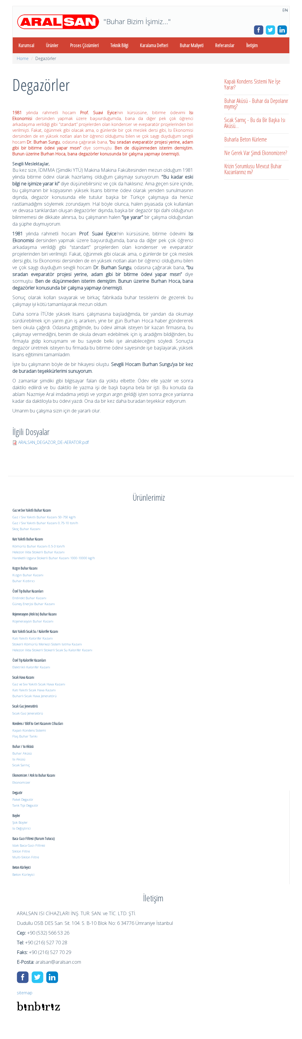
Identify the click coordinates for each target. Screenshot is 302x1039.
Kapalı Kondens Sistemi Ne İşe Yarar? (252, 84)
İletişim (252, 45)
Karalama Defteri (154, 45)
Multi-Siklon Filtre (25, 857)
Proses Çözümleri (84, 45)
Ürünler (52, 45)
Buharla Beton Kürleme (245, 139)
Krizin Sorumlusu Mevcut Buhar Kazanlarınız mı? (253, 169)
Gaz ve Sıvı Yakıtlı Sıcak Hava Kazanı (38, 684)
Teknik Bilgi (119, 45)
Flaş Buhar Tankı (24, 736)
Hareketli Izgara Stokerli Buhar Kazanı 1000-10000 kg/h (53, 558)
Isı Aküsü (18, 759)
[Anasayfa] (58, 22)
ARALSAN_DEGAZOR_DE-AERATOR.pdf (53, 442)
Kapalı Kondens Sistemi (29, 730)
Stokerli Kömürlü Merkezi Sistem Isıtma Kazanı (47, 644)
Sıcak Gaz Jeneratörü (27, 713)
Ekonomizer (21, 782)
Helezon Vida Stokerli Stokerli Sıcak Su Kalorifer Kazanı (52, 650)
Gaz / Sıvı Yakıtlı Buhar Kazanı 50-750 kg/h (44, 517)
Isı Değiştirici (21, 828)
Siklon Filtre (21, 851)
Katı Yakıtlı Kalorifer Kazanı (32, 638)
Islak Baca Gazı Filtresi (28, 845)
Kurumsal (26, 45)
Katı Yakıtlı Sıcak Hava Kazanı (34, 690)
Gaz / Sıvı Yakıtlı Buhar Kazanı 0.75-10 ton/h (45, 523)
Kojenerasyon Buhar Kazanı (32, 621)
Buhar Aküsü (22, 753)
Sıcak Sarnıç (21, 765)
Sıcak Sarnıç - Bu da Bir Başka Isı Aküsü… (254, 123)
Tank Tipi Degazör (25, 805)
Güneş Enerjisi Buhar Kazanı (33, 604)
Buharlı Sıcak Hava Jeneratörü (34, 696)
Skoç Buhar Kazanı (26, 529)
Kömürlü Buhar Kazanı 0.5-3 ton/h (38, 546)
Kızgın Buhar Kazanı (27, 575)
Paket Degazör (22, 799)
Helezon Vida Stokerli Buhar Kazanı (38, 552)
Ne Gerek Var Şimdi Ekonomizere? (255, 153)
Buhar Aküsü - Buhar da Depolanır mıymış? (256, 104)
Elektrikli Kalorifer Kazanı (31, 667)
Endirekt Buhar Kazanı (29, 598)
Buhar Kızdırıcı (23, 581)
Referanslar (224, 45)
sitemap (24, 992)
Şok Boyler (20, 822)
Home (23, 58)
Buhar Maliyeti (191, 45)
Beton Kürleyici (23, 874)
